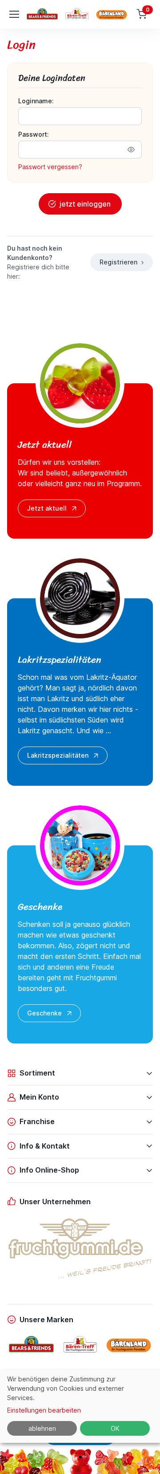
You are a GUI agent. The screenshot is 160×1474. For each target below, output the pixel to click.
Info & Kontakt (45, 1145)
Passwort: (33, 134)
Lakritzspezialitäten (57, 755)
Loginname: (36, 101)
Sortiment (37, 1072)
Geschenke (44, 1013)
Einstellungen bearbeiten (44, 1410)
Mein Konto (39, 1096)
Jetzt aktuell (47, 508)
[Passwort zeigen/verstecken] (131, 149)
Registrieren (118, 262)
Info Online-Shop (49, 1169)
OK (115, 1428)
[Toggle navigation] (13, 14)
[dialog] (80, 1406)
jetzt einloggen (85, 203)
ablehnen (42, 1428)
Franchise (37, 1121)
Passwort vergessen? (50, 167)
